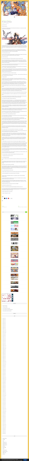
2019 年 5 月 (4, 370)
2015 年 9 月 (4, 428)
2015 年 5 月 (4, 433)
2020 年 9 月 (4, 349)
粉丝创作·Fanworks (5, 451)
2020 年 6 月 (4, 353)
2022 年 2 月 (4, 327)
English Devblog (5, 438)
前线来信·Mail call (4, 20)
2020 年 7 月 (4, 352)
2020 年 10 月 (4, 348)
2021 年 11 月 (4, 331)
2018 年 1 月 (4, 391)
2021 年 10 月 (4, 332)
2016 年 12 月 (4, 408)
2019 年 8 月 (4, 366)
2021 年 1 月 (4, 344)
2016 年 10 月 (4, 411)
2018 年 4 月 (4, 387)
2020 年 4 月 (4, 356)
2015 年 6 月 (4, 432)
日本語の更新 (4, 447)
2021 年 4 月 (4, 340)
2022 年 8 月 (4, 319)
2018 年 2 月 (4, 390)
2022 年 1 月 (4, 328)
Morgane (3, 23)
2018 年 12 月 (4, 377)
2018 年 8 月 (4, 382)
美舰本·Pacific (8, 20)
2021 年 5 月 (4, 339)
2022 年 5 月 (4, 323)
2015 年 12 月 (4, 424)
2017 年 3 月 (4, 404)
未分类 (3, 448)
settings (21, 460)
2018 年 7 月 (4, 383)
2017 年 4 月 (4, 403)
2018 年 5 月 (4, 386)
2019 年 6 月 (4, 369)
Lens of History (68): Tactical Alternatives (8, 309)
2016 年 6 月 (4, 416)
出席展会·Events (5, 442)
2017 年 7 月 (4, 399)
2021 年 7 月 (4, 336)
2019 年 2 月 (4, 374)
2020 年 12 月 (4, 345)
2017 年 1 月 (4, 407)
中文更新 (4, 439)
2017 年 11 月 (4, 394)
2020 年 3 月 (4, 357)
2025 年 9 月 (4, 318)
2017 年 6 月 (4, 400)
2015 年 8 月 (4, 429)
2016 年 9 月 (4, 412)
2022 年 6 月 (4, 322)
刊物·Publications (5, 443)
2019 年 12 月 (4, 361)
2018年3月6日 (7, 23)
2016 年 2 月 (4, 421)
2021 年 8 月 (4, 335)
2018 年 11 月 (4, 378)
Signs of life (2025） (5, 305)
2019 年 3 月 (4, 373)
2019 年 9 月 (4, 365)
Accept (25, 459)
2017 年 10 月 (4, 395)
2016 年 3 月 (4, 420)
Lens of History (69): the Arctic (6, 308)
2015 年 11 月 (4, 425)
